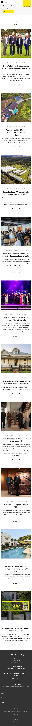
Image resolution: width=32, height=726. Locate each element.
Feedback (16, 719)
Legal (16, 717)
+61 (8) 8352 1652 (17, 666)
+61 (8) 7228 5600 (17, 684)
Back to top (17, 708)
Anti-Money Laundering (16, 722)
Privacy (16, 714)
